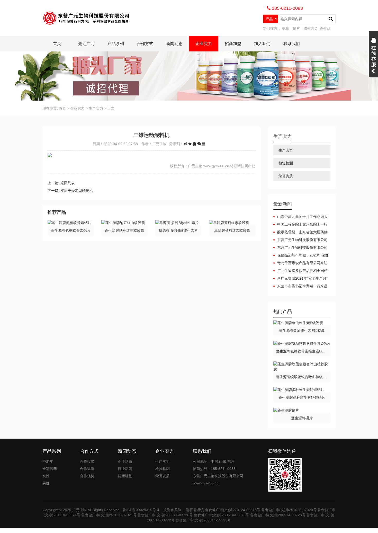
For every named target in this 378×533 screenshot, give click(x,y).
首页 (57, 43)
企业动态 (125, 461)
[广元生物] (87, 18)
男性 (46, 483)
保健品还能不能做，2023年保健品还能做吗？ (301, 255)
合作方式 (145, 43)
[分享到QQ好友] (194, 144)
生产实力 (96, 108)
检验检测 (285, 163)
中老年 (47, 461)
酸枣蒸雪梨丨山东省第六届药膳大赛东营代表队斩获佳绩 (300, 232)
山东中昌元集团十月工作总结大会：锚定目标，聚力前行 (300, 217)
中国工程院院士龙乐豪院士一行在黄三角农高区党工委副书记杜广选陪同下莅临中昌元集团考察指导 (300, 224)
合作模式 (87, 461)
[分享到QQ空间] (190, 144)
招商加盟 (233, 43)
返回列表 (67, 183)
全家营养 (49, 469)
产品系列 (115, 43)
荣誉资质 (285, 176)
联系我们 (291, 43)
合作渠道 (87, 469)
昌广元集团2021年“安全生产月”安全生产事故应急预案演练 (300, 278)
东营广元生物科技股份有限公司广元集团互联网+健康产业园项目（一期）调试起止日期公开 (300, 247)
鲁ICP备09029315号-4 (141, 510)
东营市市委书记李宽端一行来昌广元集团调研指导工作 (300, 286)
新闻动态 (174, 43)
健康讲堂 (125, 476)
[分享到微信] (199, 144)
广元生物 (79, 510)
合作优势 (87, 476)
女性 (46, 476)
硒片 (296, 28)
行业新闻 (125, 469)
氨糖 (285, 28)
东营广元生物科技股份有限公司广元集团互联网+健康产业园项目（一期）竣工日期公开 (300, 240)
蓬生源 (325, 28)
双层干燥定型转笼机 (76, 191)
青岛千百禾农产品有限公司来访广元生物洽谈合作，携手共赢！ (300, 263)
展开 (373, 56)
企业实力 (203, 43)
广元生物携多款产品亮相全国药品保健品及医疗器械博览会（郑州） (300, 271)
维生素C (310, 28)
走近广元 (86, 43)
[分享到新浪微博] (185, 144)
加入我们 (262, 43)
